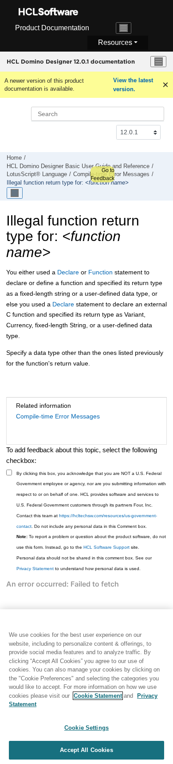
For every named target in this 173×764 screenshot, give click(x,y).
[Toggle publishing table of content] (15, 193)
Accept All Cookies (86, 750)
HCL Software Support (106, 547)
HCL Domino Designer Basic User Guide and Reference (78, 166)
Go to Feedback (102, 174)
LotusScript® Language (37, 174)
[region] (86, 686)
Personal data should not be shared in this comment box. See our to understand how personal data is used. (84, 563)
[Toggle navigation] (124, 28)
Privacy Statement (35, 568)
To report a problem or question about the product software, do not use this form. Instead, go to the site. (91, 542)
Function (99, 272)
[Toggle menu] (158, 62)
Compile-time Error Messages (58, 416)
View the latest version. (133, 84)
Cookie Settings (86, 727)
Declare (68, 272)
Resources (115, 42)
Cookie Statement (98, 695)
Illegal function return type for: (68, 183)
